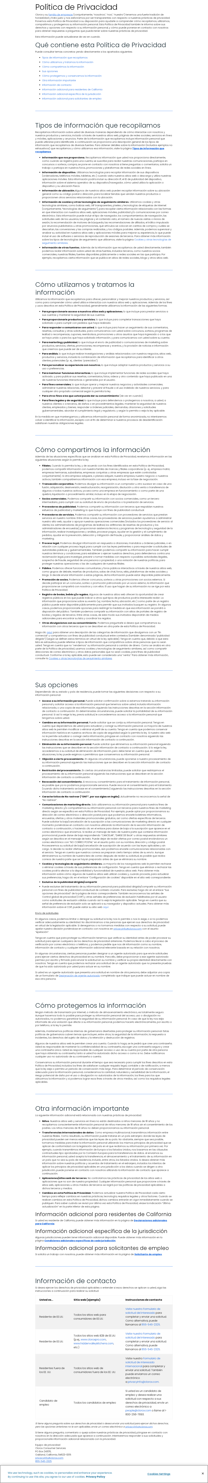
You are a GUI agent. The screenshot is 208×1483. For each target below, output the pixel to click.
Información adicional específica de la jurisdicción (71, 94)
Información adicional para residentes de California (72, 89)
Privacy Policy (95, 1477)
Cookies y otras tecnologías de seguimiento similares (80, 658)
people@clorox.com (138, 1410)
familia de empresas (61, 14)
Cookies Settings (158, 1474)
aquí (49, 632)
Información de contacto (57, 85)
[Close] (202, 1473)
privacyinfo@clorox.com (128, 928)
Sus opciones (50, 71)
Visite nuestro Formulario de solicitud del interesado (142, 1311)
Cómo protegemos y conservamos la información (72, 75)
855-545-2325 (151, 1324)
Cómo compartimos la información (63, 66)
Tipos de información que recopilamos (65, 57)
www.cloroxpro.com (93, 1339)
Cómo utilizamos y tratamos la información (67, 62)
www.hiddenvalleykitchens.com (93, 1343)
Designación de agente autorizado (79, 975)
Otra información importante (59, 80)
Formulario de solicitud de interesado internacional (142, 1362)
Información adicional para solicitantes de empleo (72, 98)
